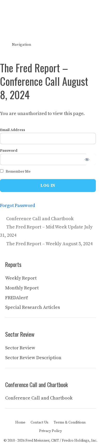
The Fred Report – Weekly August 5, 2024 (49, 244)
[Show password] (90, 159)
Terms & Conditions (70, 422)
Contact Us (39, 422)
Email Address (12, 130)
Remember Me (18, 171)
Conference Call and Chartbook (40, 219)
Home (20, 422)
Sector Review (20, 348)
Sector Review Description (33, 358)
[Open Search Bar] (93, 44)
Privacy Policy (50, 431)
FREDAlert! (16, 298)
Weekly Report (21, 278)
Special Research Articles (32, 307)
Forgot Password (17, 206)
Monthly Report (22, 288)
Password (8, 150)
